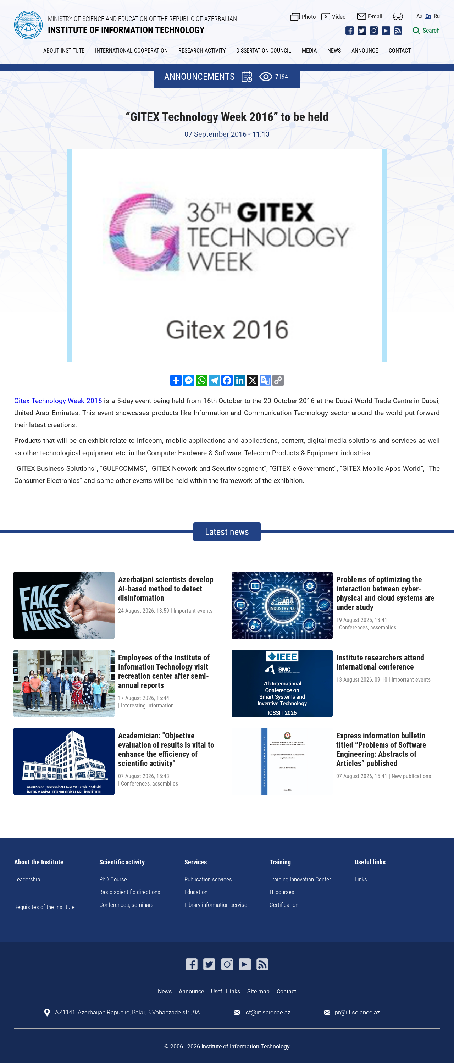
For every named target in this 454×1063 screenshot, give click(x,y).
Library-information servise (215, 904)
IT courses (282, 892)
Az (419, 16)
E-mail (375, 16)
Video (339, 16)
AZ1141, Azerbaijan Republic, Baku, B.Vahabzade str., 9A (127, 1012)
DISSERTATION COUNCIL (263, 50)
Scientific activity (122, 862)
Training (280, 862)
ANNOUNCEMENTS (199, 76)
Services (195, 862)
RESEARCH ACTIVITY (202, 50)
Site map (258, 991)
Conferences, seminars (126, 904)
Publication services (208, 879)
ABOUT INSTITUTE (63, 50)
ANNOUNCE (364, 50)
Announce (191, 991)
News (165, 991)
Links (361, 879)
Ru (437, 16)
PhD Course (113, 879)
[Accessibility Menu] (398, 16)
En (428, 16)
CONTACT (400, 50)
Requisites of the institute (44, 906)
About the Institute (38, 862)
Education (195, 892)
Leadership (27, 879)
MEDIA (309, 50)
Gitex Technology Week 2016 (58, 401)
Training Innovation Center (300, 879)
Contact (286, 991)
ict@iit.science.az (267, 1012)
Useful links (370, 862)
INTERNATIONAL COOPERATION (131, 50)
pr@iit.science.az (357, 1012)
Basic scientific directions (129, 892)
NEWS (334, 50)
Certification (284, 904)
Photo (309, 16)
